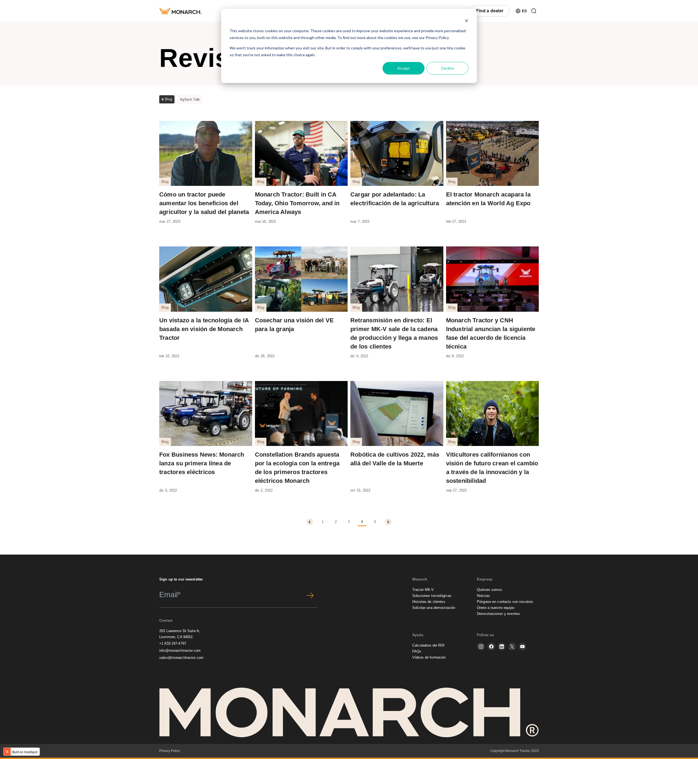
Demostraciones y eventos (498, 614)
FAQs (417, 651)
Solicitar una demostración (433, 608)
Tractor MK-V (423, 590)
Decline (447, 68)
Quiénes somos (489, 590)
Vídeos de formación (429, 657)
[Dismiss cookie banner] (466, 20)
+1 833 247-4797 (172, 643)
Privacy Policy (437, 37)
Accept (403, 68)
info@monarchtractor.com (180, 650)
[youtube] (522, 646)
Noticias (483, 596)
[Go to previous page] (309, 521)
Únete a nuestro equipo (495, 608)
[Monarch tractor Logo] (180, 10)
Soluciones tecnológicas (432, 596)
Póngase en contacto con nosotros (505, 602)
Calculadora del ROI (428, 645)
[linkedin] (502, 646)
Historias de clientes (428, 602)
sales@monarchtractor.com (181, 658)
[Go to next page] (388, 521)
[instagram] (481, 646)
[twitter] (512, 646)
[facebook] (491, 646)
